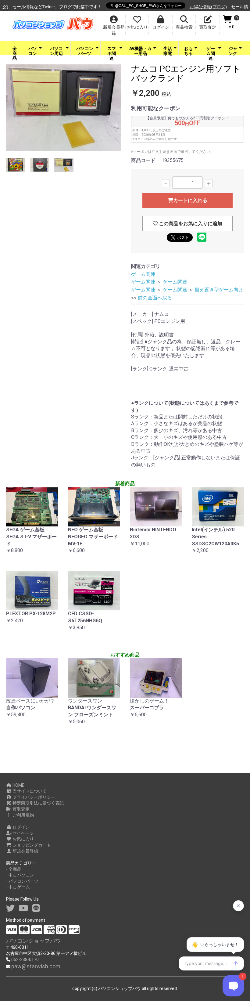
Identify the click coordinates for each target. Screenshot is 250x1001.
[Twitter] (10, 908)
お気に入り (23, 839)
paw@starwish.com (35, 966)
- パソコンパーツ (22, 881)
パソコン (32, 50)
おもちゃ (188, 50)
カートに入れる (190, 200)
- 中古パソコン (20, 875)
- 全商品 (13, 869)
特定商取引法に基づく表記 (38, 802)
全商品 (14, 50)
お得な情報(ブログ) (200, 7)
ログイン (21, 827)
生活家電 (167, 50)
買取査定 (21, 809)
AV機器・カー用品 (140, 50)
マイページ (23, 833)
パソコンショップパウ (33, 941)
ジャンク (233, 50)
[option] (64, 108)
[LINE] (36, 908)
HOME (18, 785)
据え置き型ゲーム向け (219, 290)
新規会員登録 (25, 851)
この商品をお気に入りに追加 (190, 223)
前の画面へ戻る (155, 298)
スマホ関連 (111, 50)
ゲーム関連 (210, 50)
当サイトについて (29, 791)
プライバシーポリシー (33, 797)
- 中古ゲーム (18, 886)
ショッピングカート (31, 845)
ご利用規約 (23, 815)
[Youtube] (23, 908)
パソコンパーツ (84, 50)
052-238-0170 (25, 959)
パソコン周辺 (56, 50)
